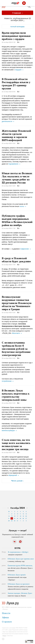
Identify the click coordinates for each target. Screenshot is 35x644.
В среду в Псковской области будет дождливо (16, 260)
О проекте (7, 621)
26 (23, 518)
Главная (17, 12)
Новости (6, 613)
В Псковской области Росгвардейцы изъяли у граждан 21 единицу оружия (16, 83)
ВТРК (18, 548)
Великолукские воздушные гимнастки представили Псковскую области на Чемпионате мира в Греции (17, 303)
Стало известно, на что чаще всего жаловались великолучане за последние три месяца (16, 444)
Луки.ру (4, 635)
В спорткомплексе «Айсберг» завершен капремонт (18, 553)
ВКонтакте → (17, 333)
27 (26, 518)
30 (9, 511)
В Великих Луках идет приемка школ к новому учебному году (21, 560)
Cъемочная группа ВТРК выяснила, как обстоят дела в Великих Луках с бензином (20, 568)
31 (17, 521)
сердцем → (19, 69)
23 (14, 518)
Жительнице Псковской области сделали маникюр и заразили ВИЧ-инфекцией (16, 135)
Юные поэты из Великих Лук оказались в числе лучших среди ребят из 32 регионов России (17, 178)
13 (26, 514)
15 (11, 516)
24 (17, 518)
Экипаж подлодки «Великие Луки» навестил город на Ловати (20, 594)
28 (9, 521)
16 (14, 516)
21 (9, 518)
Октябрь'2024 (17, 507)
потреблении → (8, 381)
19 (23, 516)
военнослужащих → (9, 430)
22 (11, 518)
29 (11, 521)
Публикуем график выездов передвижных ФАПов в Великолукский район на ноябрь (17, 220)
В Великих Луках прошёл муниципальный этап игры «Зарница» (17, 577)
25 (20, 518)
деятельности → (8, 121)
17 (17, 516)
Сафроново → (25, 249)
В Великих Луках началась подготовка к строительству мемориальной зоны (15, 395)
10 (17, 514)
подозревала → (14, 164)
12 (23, 514)
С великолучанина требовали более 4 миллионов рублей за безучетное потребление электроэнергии (16, 348)
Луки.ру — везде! (17, 530)
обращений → (13, 475)
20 (26, 516)
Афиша (5, 617)
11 (20, 514)
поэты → (23, 206)
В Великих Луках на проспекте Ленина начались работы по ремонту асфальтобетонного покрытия (20, 586)
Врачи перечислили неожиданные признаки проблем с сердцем (16, 35)
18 (20, 516)
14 (9, 516)
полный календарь (17, 26)
